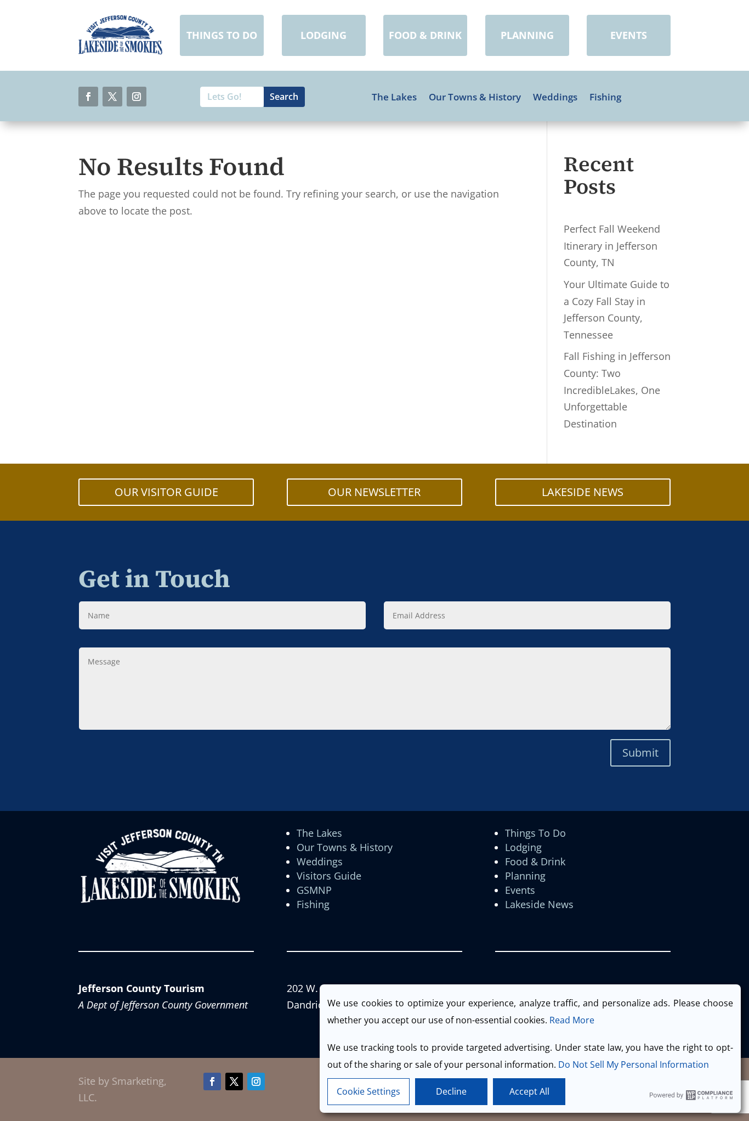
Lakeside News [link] (539, 904)
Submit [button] (640, 752)
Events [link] (520, 890)
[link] (120, 51)
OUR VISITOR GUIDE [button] (166, 492)
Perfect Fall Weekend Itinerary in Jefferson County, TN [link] (612, 245)
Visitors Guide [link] (329, 875)
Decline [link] (451, 1091)
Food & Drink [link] (535, 861)
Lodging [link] (523, 847)
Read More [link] (571, 1020)
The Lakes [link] (394, 97)
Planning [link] (525, 875)
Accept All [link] (529, 1091)
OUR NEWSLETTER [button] (374, 492)
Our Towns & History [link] (475, 97)
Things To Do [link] (535, 833)
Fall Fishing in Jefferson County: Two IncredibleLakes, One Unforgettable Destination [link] (617, 390)
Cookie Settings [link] (368, 1091)
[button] (88, 96)
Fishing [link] (605, 97)
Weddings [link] (555, 97)
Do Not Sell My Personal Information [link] (633, 1064)
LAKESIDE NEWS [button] (582, 492)
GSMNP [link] (314, 890)
